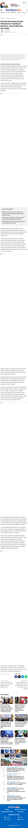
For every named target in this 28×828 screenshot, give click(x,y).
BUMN (8, 767)
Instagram (8, 819)
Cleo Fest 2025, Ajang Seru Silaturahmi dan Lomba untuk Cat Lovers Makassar (21, 724)
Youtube (21, 819)
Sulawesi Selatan (14, 767)
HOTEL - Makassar (11, 781)
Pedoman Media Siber (7, 811)
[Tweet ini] (19, 676)
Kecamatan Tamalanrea (12, 773)
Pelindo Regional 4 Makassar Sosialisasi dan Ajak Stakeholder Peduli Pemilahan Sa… (16, 790)
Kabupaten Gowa (11, 795)
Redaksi (7, 809)
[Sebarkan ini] (15, 676)
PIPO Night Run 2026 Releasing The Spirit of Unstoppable (16, 783)
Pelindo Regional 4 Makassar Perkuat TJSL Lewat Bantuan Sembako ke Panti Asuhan (21, 741)
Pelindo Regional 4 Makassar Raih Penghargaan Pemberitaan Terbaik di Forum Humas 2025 (7, 741)
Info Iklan (20, 811)
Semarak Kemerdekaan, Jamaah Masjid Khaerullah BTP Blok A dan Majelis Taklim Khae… (16, 798)
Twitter (21, 817)
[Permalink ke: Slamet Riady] (2, 31)
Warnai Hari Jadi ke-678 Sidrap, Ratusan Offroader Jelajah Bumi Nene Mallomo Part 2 (7, 684)
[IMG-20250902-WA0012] (14, 4)
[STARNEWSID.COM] (14, 9)
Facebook (8, 817)
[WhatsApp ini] (25, 676)
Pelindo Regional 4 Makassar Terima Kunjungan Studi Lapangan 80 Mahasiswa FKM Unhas (20, 708)
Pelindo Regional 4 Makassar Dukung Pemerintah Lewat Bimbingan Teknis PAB (6, 725)
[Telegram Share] (22, 676)
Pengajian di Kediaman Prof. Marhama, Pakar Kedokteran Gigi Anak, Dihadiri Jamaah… (15, 778)
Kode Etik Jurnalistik (21, 809)
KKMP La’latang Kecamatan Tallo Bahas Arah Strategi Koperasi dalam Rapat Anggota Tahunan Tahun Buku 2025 (13, 213)
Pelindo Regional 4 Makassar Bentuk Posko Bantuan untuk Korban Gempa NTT (16, 770)
